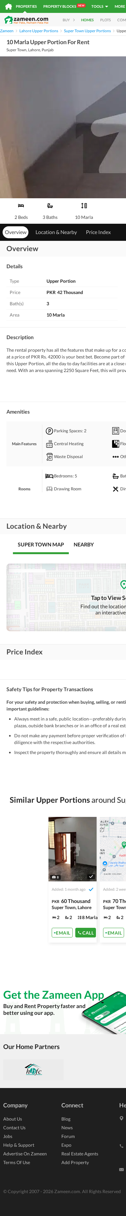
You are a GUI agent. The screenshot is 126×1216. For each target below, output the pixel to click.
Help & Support (18, 1145)
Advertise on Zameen (25, 1153)
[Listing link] (72, 880)
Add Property (75, 1162)
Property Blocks (63, 6)
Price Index (98, 232)
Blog (65, 1119)
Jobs (7, 1136)
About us (12, 1119)
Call (88, 933)
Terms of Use (16, 1162)
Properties (26, 6)
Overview (15, 232)
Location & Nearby (56, 232)
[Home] (9, 6)
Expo (66, 1145)
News (67, 1127)
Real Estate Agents (79, 1153)
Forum (68, 1136)
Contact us (14, 1127)
